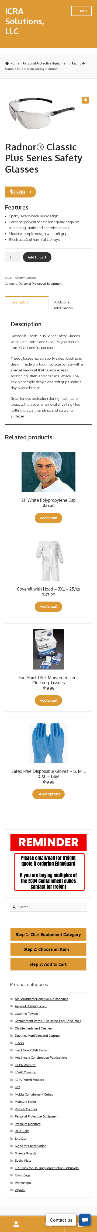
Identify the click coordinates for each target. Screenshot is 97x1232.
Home (15, 63)
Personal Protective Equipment (45, 63)
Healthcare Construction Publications (41, 1057)
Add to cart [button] (48, 518)
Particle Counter (26, 1109)
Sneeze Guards (25, 1153)
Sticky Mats (23, 1160)
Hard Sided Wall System (32, 1050)
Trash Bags (22, 1175)
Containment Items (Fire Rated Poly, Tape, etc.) (48, 1021)
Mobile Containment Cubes (34, 1094)
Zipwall (20, 1190)
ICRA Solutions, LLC (24, 21)
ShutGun (21, 1138)
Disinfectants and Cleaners (34, 1028)
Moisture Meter (25, 1102)
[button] (85, 100)
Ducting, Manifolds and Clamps (37, 1035)
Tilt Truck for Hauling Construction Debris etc (47, 1168)
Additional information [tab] (63, 305)
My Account (16, 1224)
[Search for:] (48, 907)
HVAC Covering (25, 1072)
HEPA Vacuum (25, 1065)
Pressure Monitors (27, 1124)
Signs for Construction (30, 1146)
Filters (19, 1043)
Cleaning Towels (26, 1014)
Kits (17, 1087)
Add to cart (37, 257)
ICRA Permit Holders (29, 1080)
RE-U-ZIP (22, 1131)
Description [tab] (20, 302)
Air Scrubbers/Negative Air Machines (41, 999)
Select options (48, 794)
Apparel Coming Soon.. (31, 1006)
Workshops (23, 1183)
